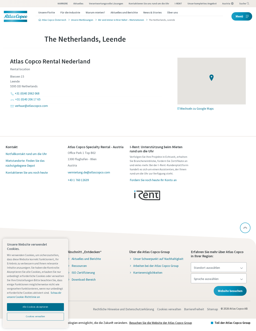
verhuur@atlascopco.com (31, 106)
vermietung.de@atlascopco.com (89, 172)
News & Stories (152, 12)
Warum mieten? (95, 12)
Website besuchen (230, 291)
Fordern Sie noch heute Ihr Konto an (153, 180)
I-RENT (178, 3)
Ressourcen (79, 266)
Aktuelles (78, 3)
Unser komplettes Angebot (202, 3)
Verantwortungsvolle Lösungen (106, 3)
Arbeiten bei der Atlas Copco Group (156, 266)
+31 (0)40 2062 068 (27, 93)
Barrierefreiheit (194, 309)
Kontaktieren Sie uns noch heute (27, 172)
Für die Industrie (70, 12)
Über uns (172, 12)
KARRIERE (63, 3)
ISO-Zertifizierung (83, 273)
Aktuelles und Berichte (124, 12)
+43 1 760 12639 (78, 180)
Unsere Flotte (46, 12)
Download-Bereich (84, 279)
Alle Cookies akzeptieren (35, 306)
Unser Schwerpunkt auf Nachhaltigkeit (158, 259)
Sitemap (212, 309)
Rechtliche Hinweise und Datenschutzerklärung (123, 309)
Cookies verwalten (169, 309)
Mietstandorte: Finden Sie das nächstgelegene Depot (25, 163)
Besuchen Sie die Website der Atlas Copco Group (160, 323)
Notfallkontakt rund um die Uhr (26, 154)
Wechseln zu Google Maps (197, 108)
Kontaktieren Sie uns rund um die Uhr (149, 3)
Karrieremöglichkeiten (147, 273)
